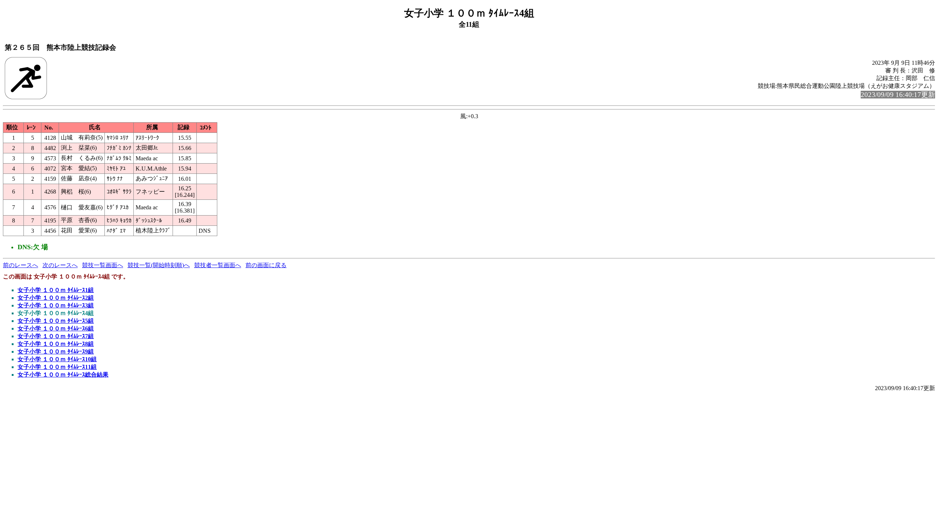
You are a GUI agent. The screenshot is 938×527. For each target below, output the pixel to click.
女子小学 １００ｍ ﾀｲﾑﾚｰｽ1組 (56, 290)
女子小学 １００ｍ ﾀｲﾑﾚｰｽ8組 (56, 344)
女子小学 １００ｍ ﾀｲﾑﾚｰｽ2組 (56, 298)
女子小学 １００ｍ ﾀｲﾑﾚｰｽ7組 (56, 336)
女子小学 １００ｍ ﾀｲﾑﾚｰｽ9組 (56, 351)
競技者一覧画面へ (217, 265)
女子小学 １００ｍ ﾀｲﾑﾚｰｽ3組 (56, 305)
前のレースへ (20, 265)
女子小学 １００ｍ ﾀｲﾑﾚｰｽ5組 (56, 321)
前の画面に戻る (266, 265)
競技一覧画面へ (102, 265)
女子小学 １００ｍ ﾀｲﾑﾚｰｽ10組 (57, 359)
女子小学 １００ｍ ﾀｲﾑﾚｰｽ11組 (57, 367)
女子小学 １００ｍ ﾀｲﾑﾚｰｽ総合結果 (63, 374)
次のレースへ (60, 265)
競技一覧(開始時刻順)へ (159, 265)
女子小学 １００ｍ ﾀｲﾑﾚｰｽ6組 (56, 328)
